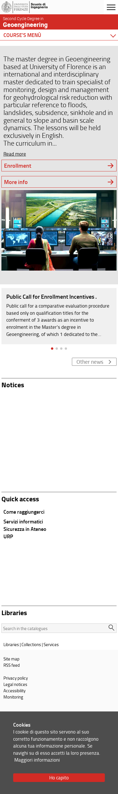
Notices (12, 385)
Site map (11, 659)
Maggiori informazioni (37, 759)
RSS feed (11, 665)
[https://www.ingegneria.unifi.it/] (32, 7)
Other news (89, 361)
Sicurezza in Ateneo (24, 529)
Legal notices (15, 684)
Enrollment (17, 165)
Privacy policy (15, 678)
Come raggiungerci (23, 511)
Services (51, 644)
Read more (14, 153)
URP (8, 536)
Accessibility (14, 690)
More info (16, 182)
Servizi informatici (23, 521)
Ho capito (59, 777)
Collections (31, 644)
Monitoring (13, 697)
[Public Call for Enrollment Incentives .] (59, 315)
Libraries (11, 644)
